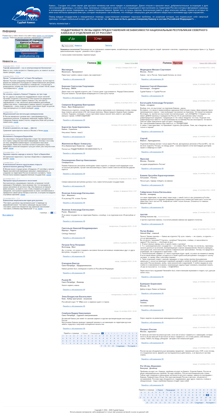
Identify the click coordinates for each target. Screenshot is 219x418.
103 (183, 397)
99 (109, 346)
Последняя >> (132, 346)
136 (182, 402)
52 (129, 338)
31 (129, 336)
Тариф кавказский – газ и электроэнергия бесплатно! (27, 68)
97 (101, 346)
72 (125, 341)
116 (166, 400)
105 (192, 397)
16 (74, 336)
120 (183, 400)
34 (63, 338)
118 (175, 400)
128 (147, 402)
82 (85, 343)
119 (179, 400)
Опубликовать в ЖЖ (64, 45)
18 (81, 336)
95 (132, 343)
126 (210, 400)
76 (63, 343)
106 (197, 397)
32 (132, 336)
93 (125, 343)
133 (169, 402)
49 (118, 338)
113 (153, 400)
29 (121, 336)
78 (70, 343)
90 (114, 343)
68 (110, 341)
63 (92, 341)
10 (129, 333)
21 (92, 336)
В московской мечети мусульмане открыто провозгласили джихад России (22, 165)
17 (77, 336)
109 (210, 397)
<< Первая (84, 333)
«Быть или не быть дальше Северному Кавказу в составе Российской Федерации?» (151, 19)
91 (118, 343)
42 (92, 338)
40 (85, 338)
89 (110, 343)
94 (129, 343)
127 (214, 400)
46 (107, 338)
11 (132, 333)
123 (197, 400)
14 (66, 336)
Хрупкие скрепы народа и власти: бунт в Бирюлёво (26, 154)
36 (70, 338)
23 (99, 336)
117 (170, 400)
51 (125, 338)
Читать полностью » (59, 23)
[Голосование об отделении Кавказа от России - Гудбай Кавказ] (29, 57)
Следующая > (120, 346)
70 (118, 341)
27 (114, 336)
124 (201, 400)
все (15, 62)
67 (107, 341)
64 (96, 341)
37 (74, 338)
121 (188, 400)
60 (81, 341)
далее (18, 72)
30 (125, 336)
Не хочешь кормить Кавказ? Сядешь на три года (25, 94)
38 (77, 338)
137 (187, 402)
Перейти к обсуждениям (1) (74, 137)
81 (81, 343)
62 (88, 341)
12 (136, 333)
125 (205, 400)
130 (156, 402)
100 (113, 346)
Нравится (78, 45)
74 (132, 341)
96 (136, 343)
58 (74, 341)
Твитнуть (108, 45)
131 (160, 402)
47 (110, 338)
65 (99, 341)
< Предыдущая (95, 333)
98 (105, 346)
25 (107, 336)
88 (107, 343)
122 (192, 400)
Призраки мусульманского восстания (20, 181)
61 (85, 341)
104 (188, 397)
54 (136, 338)
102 (179, 397)
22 (96, 336)
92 (121, 343)
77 (66, 343)
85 (96, 343)
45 (103, 338)
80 (77, 343)
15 (70, 336)
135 (178, 402)
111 (145, 400)
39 (81, 338)
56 (66, 341)
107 (201, 397)
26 (110, 336)
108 (206, 397)
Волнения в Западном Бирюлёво (18, 136)
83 (88, 343)
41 (88, 338)
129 (151, 402)
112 (149, 400)
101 (175, 397)
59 (77, 341)
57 (70, 341)
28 (118, 336)
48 (114, 338)
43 (96, 338)
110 (214, 397)
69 (114, 341)
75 (136, 341)
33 (136, 336)
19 (85, 336)
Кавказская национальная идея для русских (23, 200)
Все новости (8, 215)
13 (63, 336)
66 (103, 341)
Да (73, 38)
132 (165, 402)
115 (162, 400)
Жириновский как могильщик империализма (23, 114)
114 (157, 400)
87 (103, 343)
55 (63, 341)
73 (129, 341)
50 (121, 338)
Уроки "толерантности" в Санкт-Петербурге (22, 78)
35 (66, 338)
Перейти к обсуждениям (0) (74, 79)
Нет (99, 38)
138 (191, 402)
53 (132, 338)
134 (173, 402)
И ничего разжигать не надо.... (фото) (20, 128)
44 (99, 338)
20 (88, 336)
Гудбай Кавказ (26, 22)
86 (99, 343)
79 (74, 343)
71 (121, 341)
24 (103, 336)
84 (92, 343)
